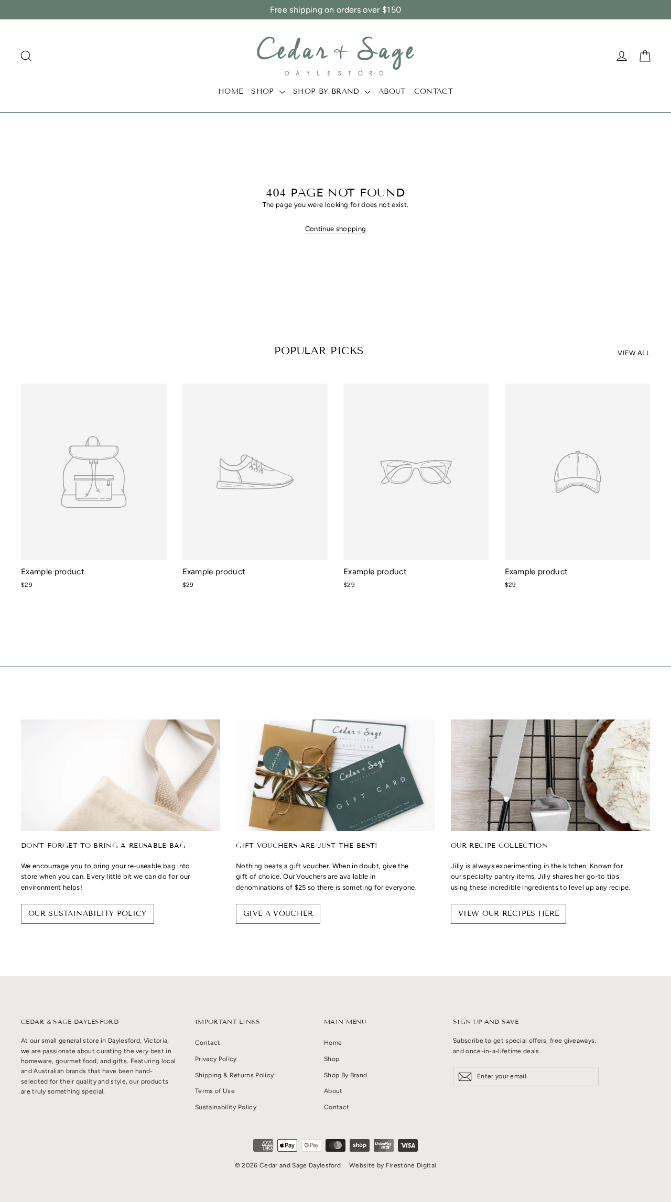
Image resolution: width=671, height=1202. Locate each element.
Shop (264, 91)
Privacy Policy (216, 1059)
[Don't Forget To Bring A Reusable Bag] (120, 775)
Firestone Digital (411, 1165)
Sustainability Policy (225, 1107)
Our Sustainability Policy (87, 913)
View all (634, 353)
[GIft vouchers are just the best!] (335, 775)
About (392, 91)
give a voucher (278, 913)
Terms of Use (215, 1091)
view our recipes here (508, 913)
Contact (433, 91)
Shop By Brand (327, 91)
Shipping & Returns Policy (234, 1075)
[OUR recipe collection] (550, 775)
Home (230, 91)
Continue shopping (335, 229)
